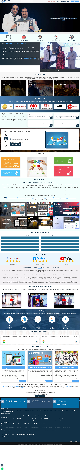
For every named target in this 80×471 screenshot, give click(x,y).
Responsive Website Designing (28, 410)
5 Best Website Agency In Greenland (8, 274)
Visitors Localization (40, 443)
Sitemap (57, 437)
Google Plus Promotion (22, 430)
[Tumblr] (76, 441)
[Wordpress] (78, 441)
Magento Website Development (7, 418)
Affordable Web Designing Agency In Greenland (18, 281)
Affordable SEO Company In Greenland (48, 278)
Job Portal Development (18, 423)
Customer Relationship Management (8, 434)
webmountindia (63, 404)
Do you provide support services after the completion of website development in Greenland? (16, 240)
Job (46, 199)
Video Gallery (25, 437)
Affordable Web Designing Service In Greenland (49, 281)
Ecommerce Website (5, 417)
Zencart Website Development (19, 418)
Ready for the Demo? (16, 144)
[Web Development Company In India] (38, 300)
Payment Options (46, 437)
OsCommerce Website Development (60, 418)
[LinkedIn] (75, 441)
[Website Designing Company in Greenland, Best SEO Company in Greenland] (13, 162)
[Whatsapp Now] (2, 465)
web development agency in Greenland (30, 58)
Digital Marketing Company (17, 437)
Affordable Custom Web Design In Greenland (30, 277)
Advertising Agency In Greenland (72, 274)
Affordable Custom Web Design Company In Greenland (62, 277)
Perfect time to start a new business (66, 367)
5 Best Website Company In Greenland (37, 274)
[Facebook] (70, 441)
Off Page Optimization (44, 427)
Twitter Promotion (13, 430)
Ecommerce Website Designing (7, 411)
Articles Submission (4, 427)
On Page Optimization (35, 427)
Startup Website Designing (48, 410)
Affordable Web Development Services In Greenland (69, 282)
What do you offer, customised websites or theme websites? (50, 243)
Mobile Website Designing (70, 410)
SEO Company (24, 387)
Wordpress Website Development (7, 415)
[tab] (6, 135)
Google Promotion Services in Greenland (14, 55)
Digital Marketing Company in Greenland (23, 45)
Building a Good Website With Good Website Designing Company (12, 367)
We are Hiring (34, 437)
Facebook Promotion (5, 430)
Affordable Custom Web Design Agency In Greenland (46, 277)
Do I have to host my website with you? (7, 243)
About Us (58, 1)
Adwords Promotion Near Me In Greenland (17, 277)
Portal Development (5, 422)
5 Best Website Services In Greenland (61, 274)
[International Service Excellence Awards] (64, 300)
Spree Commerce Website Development (24, 420)
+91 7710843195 (75, 1)
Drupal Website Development (32, 415)
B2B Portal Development (28, 423)
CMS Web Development (43, 415)
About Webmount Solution (6, 437)
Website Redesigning (38, 410)
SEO (2, 425)
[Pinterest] (73, 441)
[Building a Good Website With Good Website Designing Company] (13, 358)
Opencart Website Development (33, 418)
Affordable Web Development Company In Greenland (36, 282)
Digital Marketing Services (14, 386)
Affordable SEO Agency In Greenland (35, 278)
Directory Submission (13, 427)
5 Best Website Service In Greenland (49, 274)
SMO (2, 429)
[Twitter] (71, 441)
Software (3, 433)
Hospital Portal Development (39, 423)
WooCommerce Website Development (8, 420)
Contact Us (64, 1)
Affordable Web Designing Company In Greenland (33, 281)
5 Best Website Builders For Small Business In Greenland (22, 274)
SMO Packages (55, 430)
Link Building (20, 427)
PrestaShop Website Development (46, 418)
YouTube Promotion (47, 430)
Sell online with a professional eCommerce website (40, 367)
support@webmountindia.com (65, 403)
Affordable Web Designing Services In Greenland (64, 281)
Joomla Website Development (20, 415)
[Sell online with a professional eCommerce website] (40, 358)
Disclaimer (53, 437)
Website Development (5, 413)
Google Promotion (35, 45)
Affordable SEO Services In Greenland (71, 278)
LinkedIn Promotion (30, 430)
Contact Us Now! (40, 396)
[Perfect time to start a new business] (66, 358)
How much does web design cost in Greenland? (9, 237)
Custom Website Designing (59, 410)
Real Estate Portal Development (7, 423)
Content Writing (26, 427)
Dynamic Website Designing (16, 410)
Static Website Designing (5, 410)
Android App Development (30, 434)
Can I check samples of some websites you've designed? (50, 237)
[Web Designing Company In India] (11, 300)
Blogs (30, 437)
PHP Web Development (53, 415)
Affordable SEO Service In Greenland (59, 278)
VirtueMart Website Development (52, 420)
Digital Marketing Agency (66, 386)
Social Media (13, 389)
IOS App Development (20, 434)
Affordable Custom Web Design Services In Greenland (21, 278)
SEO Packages (67, 427)
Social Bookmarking (52, 427)
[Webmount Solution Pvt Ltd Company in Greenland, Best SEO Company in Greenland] (5, 1)
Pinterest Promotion (39, 430)
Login (69, 1)
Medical (41, 199)
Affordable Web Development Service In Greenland (52, 282)
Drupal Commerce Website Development (66, 420)
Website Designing (5, 408)
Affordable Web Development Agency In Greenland (19, 282)
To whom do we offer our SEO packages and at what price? (50, 240)
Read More (23, 381)
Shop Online (35, 199)
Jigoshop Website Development (38, 420)
